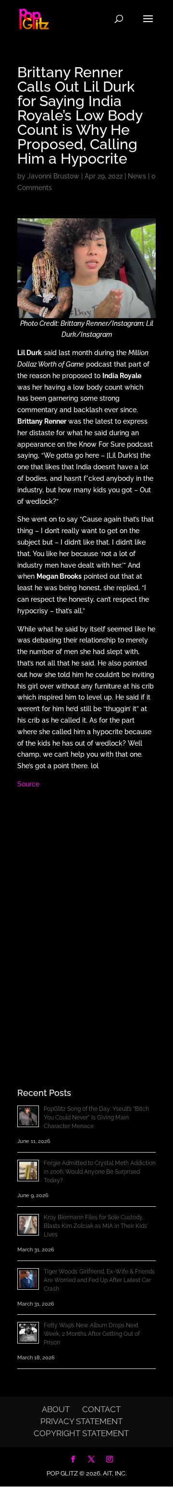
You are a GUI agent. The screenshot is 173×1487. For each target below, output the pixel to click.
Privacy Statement (81, 1421)
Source (28, 784)
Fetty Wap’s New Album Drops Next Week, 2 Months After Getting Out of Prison (92, 1334)
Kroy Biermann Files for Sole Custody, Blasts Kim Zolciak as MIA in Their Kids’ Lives (96, 1226)
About (56, 1409)
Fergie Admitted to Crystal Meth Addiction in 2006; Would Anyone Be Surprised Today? (100, 1172)
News (137, 176)
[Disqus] (86, 922)
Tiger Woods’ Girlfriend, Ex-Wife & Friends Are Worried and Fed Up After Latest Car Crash (99, 1280)
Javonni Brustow (53, 176)
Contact (101, 1409)
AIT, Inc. (113, 1473)
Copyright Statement (81, 1433)
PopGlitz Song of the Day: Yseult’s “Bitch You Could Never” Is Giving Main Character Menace (96, 1118)
